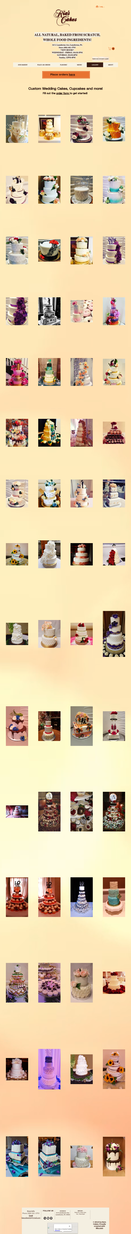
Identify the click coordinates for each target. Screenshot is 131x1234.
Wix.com (99, 1228)
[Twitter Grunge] (48, 1218)
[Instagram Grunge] (51, 1218)
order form (63, 93)
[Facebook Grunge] (45, 1218)
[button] (111, 48)
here (72, 74)
